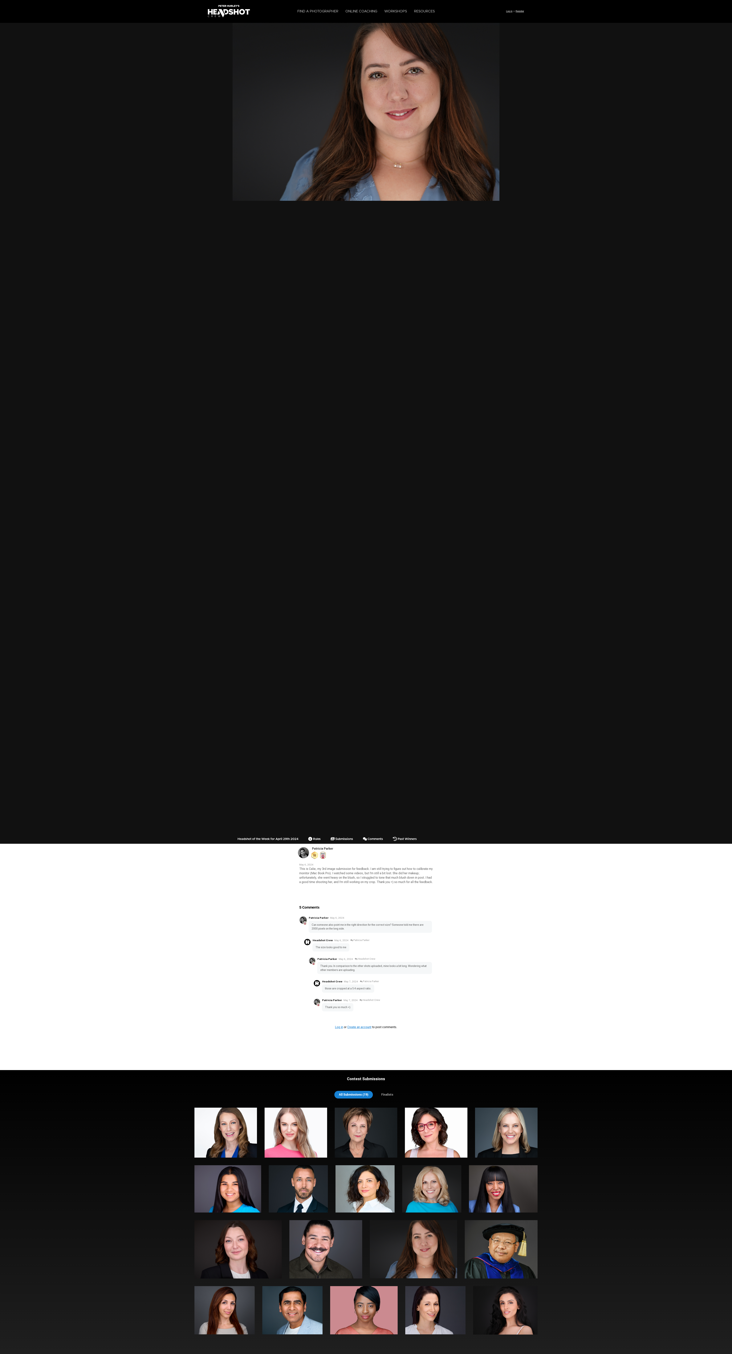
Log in (509, 11)
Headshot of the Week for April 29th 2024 (268, 839)
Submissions (344, 839)
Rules (316, 839)
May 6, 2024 (337, 917)
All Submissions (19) (353, 1094)
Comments (375, 839)
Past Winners (407, 839)
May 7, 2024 (351, 981)
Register (520, 11)
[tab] (353, 1094)
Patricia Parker (322, 848)
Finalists (387, 1094)
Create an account (359, 1027)
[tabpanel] (366, 1225)
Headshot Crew (323, 940)
